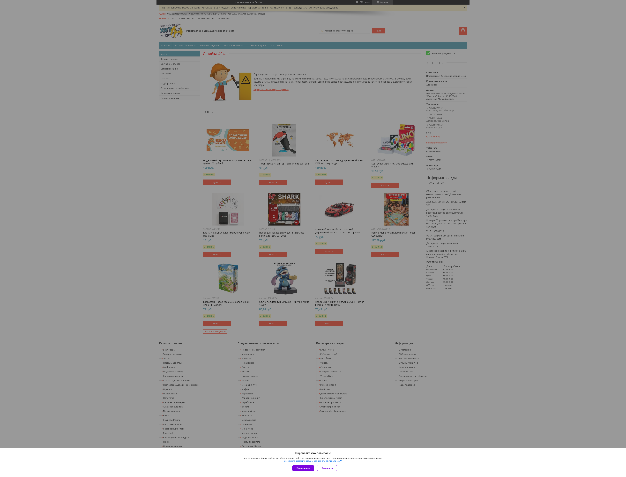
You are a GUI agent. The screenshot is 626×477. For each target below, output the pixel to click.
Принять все (303, 468)
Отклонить (327, 468)
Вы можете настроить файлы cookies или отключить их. (312, 461)
